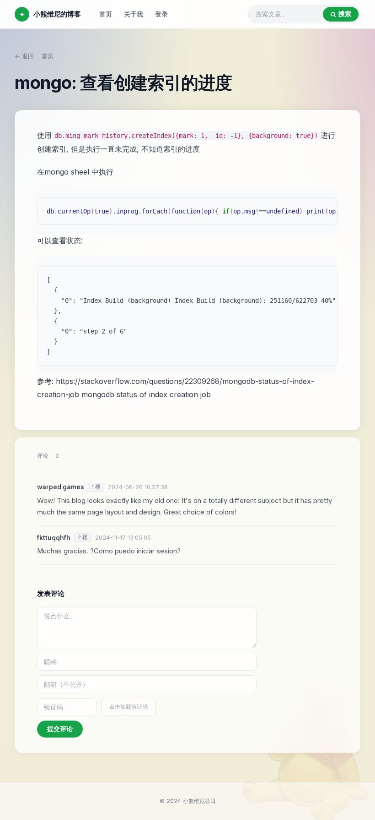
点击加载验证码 (128, 706)
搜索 (344, 13)
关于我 (133, 14)
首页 (105, 14)
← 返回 (24, 56)
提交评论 (60, 729)
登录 (161, 14)
